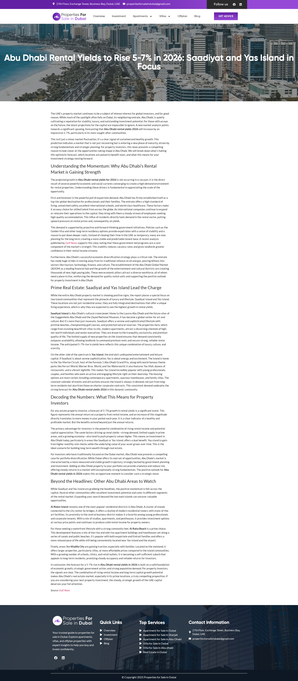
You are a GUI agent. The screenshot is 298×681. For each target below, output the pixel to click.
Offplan (182, 16)
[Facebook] (234, 4)
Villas (162, 16)
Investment (119, 16)
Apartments (140, 16)
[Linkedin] (240, 4)
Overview (99, 16)
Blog (197, 16)
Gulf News (71, 242)
